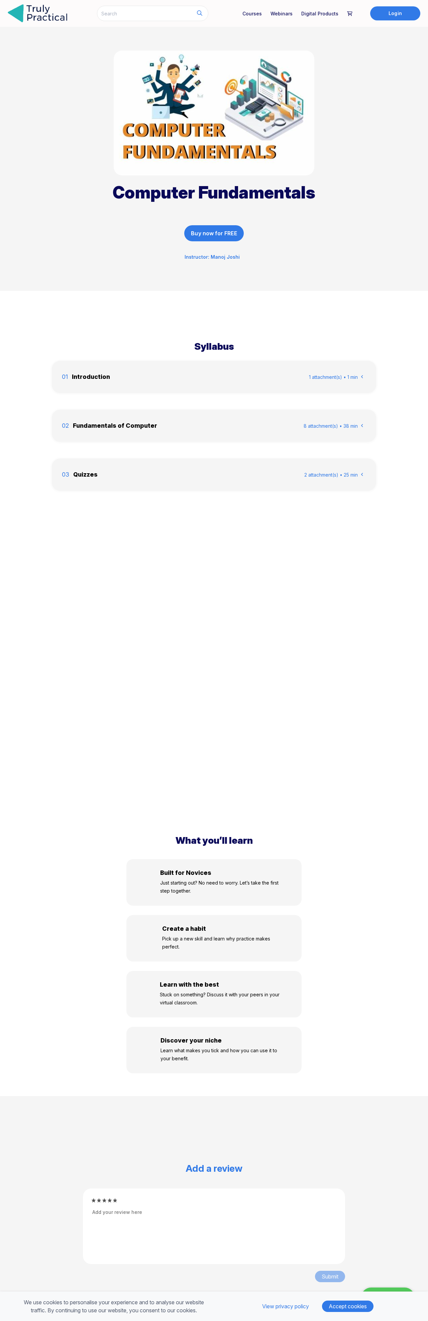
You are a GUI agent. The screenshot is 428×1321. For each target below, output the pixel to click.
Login (395, 13)
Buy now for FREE (214, 233)
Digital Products (319, 13)
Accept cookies (348, 1306)
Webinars (282, 13)
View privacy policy (285, 1306)
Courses (252, 13)
